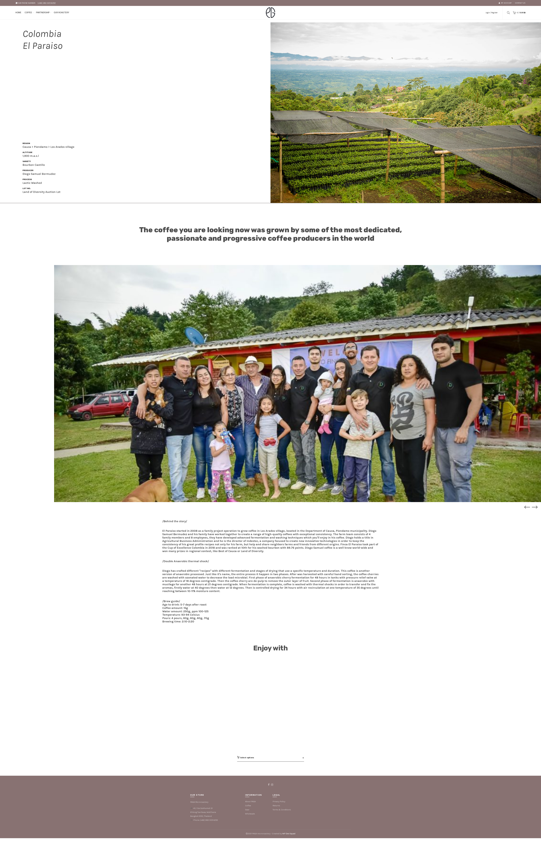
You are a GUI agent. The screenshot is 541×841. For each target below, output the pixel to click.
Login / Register (491, 13)
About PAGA (250, 801)
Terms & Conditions (282, 809)
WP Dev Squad (288, 833)
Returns (276, 805)
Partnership (43, 12)
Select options (247, 757)
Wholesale (250, 814)
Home (18, 12)
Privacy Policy (279, 801)
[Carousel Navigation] (297, 507)
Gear (247, 809)
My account (506, 3)
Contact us (520, 3)
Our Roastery (61, 12)
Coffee (28, 12)
